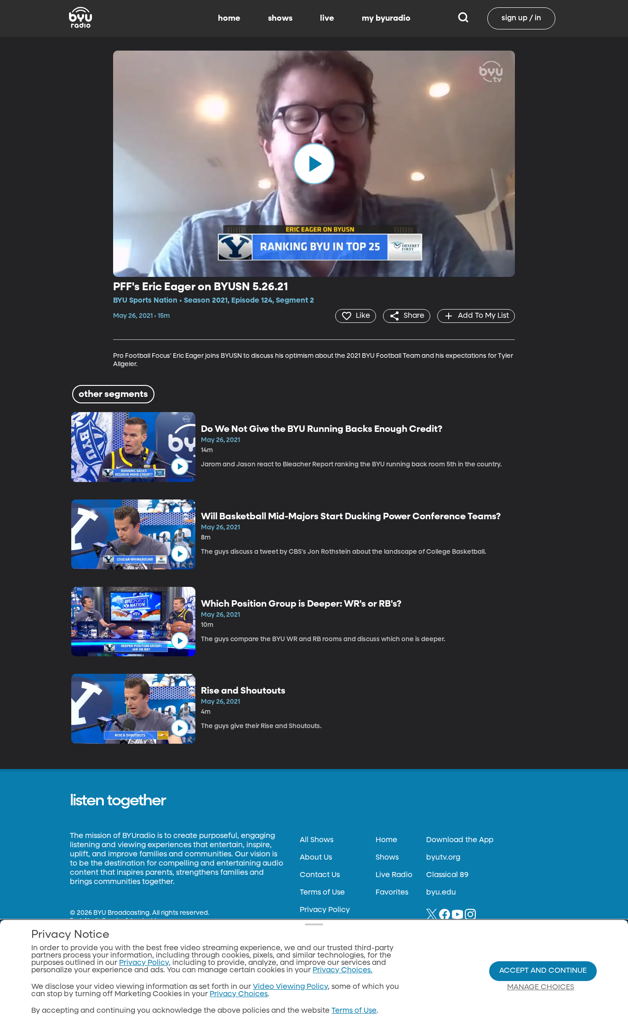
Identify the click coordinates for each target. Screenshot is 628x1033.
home (229, 18)
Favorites (392, 892)
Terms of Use (322, 892)
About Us (316, 857)
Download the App (459, 840)
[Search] (463, 18)
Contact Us (320, 875)
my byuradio (386, 18)
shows (280, 18)
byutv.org (443, 857)
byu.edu (441, 892)
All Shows (316, 840)
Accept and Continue (543, 971)
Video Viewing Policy (290, 987)
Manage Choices (540, 987)
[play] (314, 163)
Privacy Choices (239, 994)
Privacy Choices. (342, 970)
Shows (387, 857)
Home (386, 840)
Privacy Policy (325, 910)
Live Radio (394, 875)
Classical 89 (447, 875)
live (327, 18)
